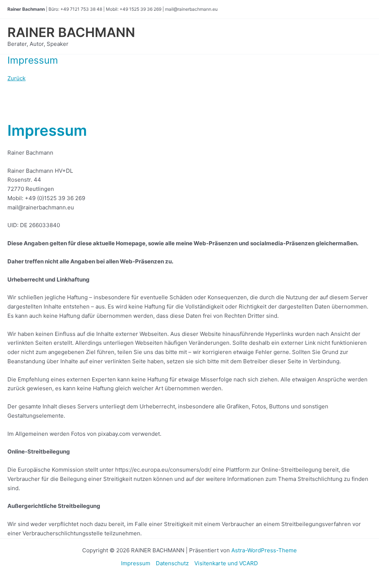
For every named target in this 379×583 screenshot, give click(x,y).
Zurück (16, 78)
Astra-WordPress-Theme (264, 550)
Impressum (135, 563)
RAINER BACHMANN (71, 32)
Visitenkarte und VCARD (226, 563)
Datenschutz (172, 563)
